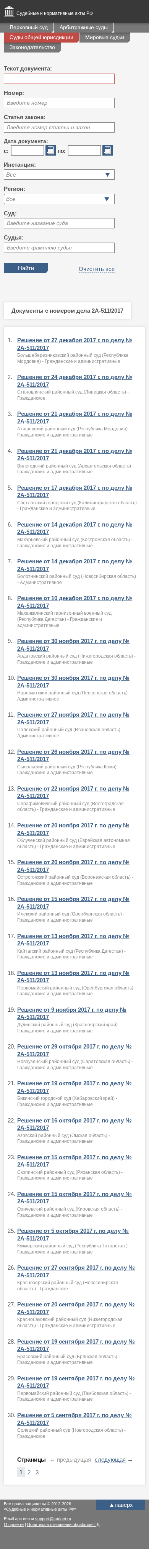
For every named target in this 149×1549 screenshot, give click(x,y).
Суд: (10, 213)
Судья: (14, 237)
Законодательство (32, 47)
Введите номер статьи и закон (48, 127)
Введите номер (27, 103)
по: (61, 151)
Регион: (14, 188)
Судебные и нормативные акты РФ (54, 13)
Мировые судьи (104, 37)
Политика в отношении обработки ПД (63, 1524)
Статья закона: (24, 117)
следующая (110, 1459)
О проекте (14, 1524)
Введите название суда (37, 223)
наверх (121, 1504)
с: (6, 151)
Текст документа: (28, 68)
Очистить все (97, 269)
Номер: (14, 93)
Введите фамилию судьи (39, 247)
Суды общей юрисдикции (41, 37)
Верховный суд (29, 27)
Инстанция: (20, 164)
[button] (107, 199)
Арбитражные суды (84, 27)
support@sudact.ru (53, 1518)
